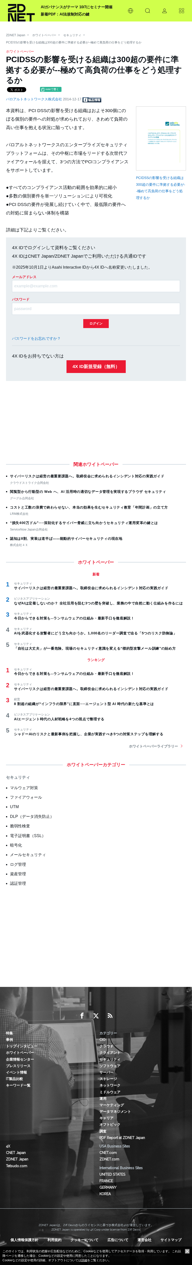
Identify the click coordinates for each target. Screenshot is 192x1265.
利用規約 (55, 1240)
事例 (9, 1040)
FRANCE (106, 1181)
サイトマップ (171, 1240)
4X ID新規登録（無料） (96, 366)
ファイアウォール (26, 797)
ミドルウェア (110, 1092)
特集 (9, 1033)
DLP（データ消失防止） (32, 816)
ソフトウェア (110, 1066)
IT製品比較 (14, 1079)
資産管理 (18, 874)
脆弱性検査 (20, 826)
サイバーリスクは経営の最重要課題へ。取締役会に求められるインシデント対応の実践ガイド (87, 476)
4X (8, 1146)
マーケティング (112, 1105)
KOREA (105, 1194)
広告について (118, 1240)
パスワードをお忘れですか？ (36, 338)
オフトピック (110, 1124)
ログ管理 (18, 864)
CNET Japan (16, 1153)
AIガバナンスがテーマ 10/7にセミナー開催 (76, 7)
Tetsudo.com (16, 1166)
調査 (103, 1131)
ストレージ (108, 1079)
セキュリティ (72, 35)
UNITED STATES (112, 1174)
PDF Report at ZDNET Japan (122, 1138)
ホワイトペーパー (44, 35)
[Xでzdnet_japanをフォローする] (96, 1016)
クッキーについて (84, 1240)
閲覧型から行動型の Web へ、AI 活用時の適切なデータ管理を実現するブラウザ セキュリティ (88, 492)
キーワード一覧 (18, 1085)
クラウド (107, 1046)
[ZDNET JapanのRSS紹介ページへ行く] (110, 1016)
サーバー (107, 1072)
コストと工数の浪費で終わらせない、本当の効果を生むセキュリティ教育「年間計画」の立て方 (89, 507)
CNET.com (108, 1153)
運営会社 (145, 1240)
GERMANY (108, 1187)
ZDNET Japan (15, 35)
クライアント (110, 1053)
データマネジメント (115, 1111)
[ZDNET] (21, 10)
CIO (103, 1040)
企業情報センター (20, 1059)
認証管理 (18, 883)
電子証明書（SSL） (28, 836)
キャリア (107, 1118)
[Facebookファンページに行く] (82, 1016)
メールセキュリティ (28, 855)
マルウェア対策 (24, 788)
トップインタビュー (22, 1046)
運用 (103, 1098)
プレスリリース (18, 1066)
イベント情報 (16, 1072)
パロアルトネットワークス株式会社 (34, 99)
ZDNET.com (109, 1159)
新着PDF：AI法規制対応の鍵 (65, 14)
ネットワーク (110, 1085)
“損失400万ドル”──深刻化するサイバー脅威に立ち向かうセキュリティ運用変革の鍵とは (84, 523)
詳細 (84, 1260)
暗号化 (16, 845)
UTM (14, 807)
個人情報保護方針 (24, 1240)
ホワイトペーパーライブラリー (153, 746)
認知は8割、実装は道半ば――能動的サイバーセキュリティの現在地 (66, 539)
